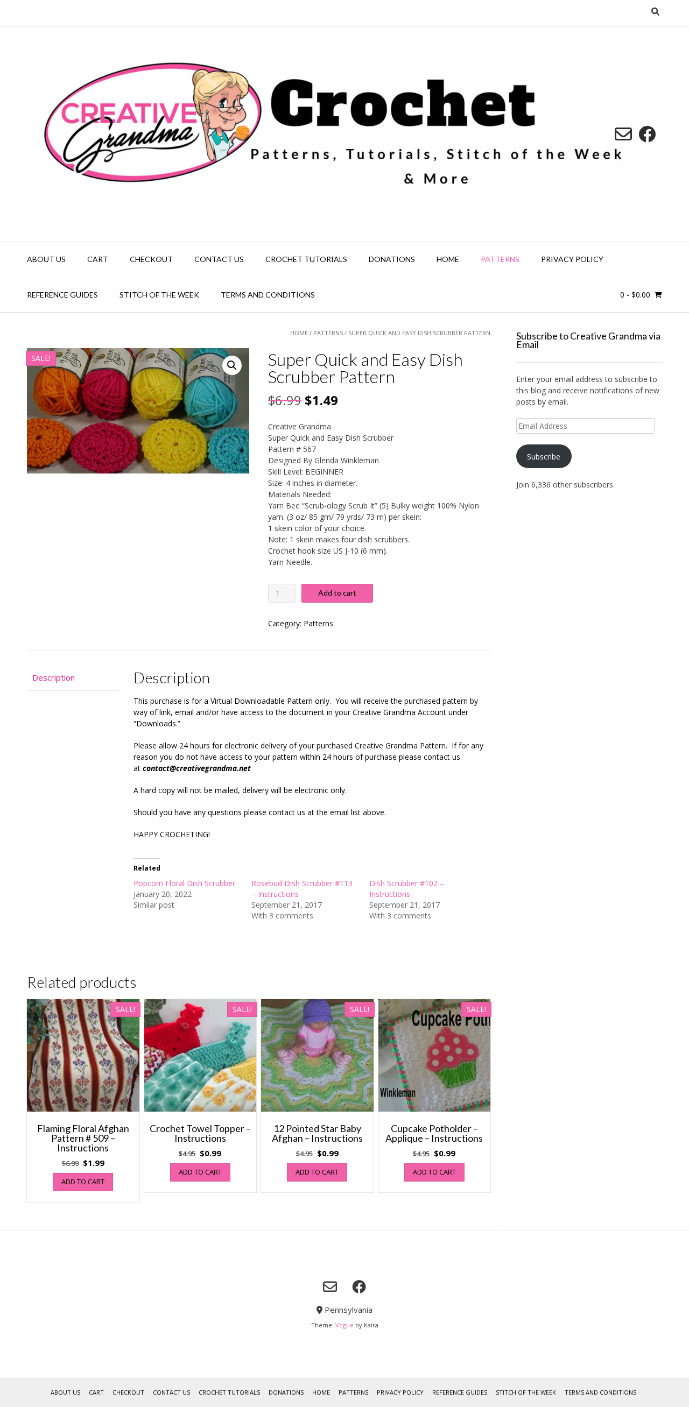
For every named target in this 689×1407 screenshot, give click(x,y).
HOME (448, 259)
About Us (46, 259)
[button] (232, 365)
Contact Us (219, 259)
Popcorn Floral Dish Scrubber (184, 883)
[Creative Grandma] (344, 134)
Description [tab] (53, 677)
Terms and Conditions (268, 294)
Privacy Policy (572, 259)
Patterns (500, 259)
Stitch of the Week (159, 294)
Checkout (151, 259)
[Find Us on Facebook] (647, 134)
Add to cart (337, 592)
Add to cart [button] (82, 1181)
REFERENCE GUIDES (62, 294)
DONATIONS (392, 259)
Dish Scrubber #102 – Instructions (406, 888)
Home (299, 333)
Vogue (344, 1325)
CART (97, 259)
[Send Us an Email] (623, 134)
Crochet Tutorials (306, 259)
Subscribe (543, 456)
